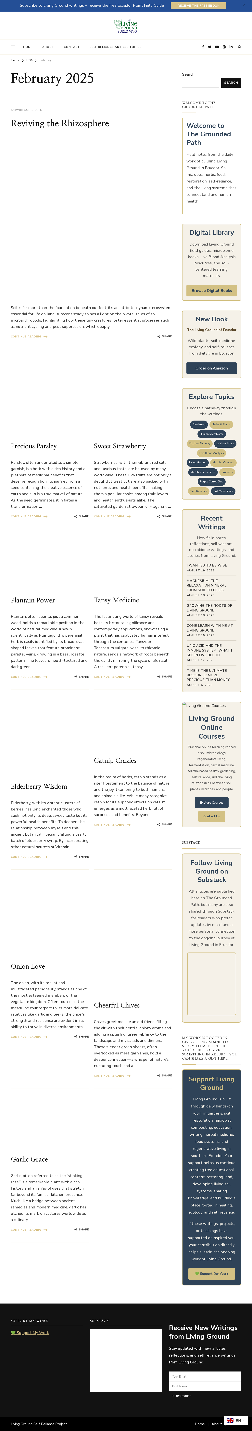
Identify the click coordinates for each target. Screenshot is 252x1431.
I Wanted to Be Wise (207, 565)
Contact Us (211, 816)
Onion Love (28, 966)
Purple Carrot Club (211, 481)
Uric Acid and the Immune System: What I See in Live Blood (209, 650)
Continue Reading (26, 336)
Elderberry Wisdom (39, 786)
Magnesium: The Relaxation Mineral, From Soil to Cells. (207, 586)
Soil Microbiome (223, 491)
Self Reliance (198, 491)
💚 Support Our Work (211, 1273)
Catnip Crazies (115, 760)
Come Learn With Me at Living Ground (210, 628)
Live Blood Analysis (211, 453)
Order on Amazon (211, 368)
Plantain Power (33, 600)
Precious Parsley (34, 446)
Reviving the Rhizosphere (60, 123)
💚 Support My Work (30, 1332)
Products (227, 472)
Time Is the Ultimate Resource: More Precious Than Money (208, 675)
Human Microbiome (212, 434)
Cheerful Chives (117, 1005)
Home (28, 47)
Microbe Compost (223, 462)
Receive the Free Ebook (198, 6)
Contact (72, 47)
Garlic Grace (29, 1159)
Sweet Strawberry (120, 446)
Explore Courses (211, 802)
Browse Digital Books (212, 290)
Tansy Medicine (116, 600)
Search (188, 74)
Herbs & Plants (221, 424)
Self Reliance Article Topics (116, 47)
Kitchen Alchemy (199, 443)
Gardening (199, 424)
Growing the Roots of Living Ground (209, 608)
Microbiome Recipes (203, 472)
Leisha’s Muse (225, 443)
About (48, 47)
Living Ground (197, 462)
